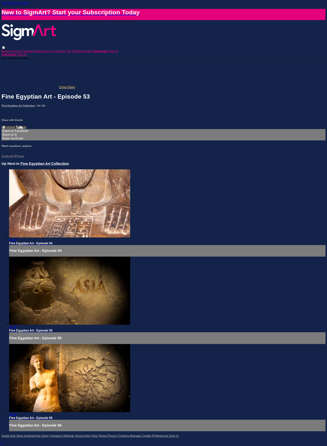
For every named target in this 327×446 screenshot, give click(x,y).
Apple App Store (12, 435)
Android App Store (36, 435)
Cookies (124, 435)
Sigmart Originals (34, 51)
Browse (7, 51)
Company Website (61, 435)
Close (63, 87)
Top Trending (75, 51)
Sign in (113, 51)
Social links (82, 435)
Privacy (112, 435)
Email (22, 127)
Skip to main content (15, 3)
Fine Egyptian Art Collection (18, 105)
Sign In (21, 54)
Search (17, 51)
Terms (102, 435)
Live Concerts (56, 51)
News (88, 51)
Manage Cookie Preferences (149, 435)
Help (94, 435)
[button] (3, 47)
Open (71, 87)
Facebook (9, 127)
